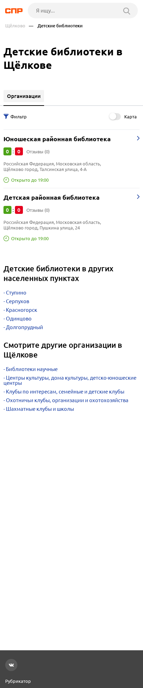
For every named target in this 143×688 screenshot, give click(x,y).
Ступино (16, 292)
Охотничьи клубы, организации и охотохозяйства (67, 400)
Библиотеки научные (32, 369)
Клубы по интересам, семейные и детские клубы (65, 391)
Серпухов (17, 301)
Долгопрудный (24, 327)
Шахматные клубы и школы (40, 408)
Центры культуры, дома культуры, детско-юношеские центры (69, 380)
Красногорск (21, 310)
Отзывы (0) (38, 151)
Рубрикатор (18, 681)
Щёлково (15, 26)
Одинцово (19, 318)
